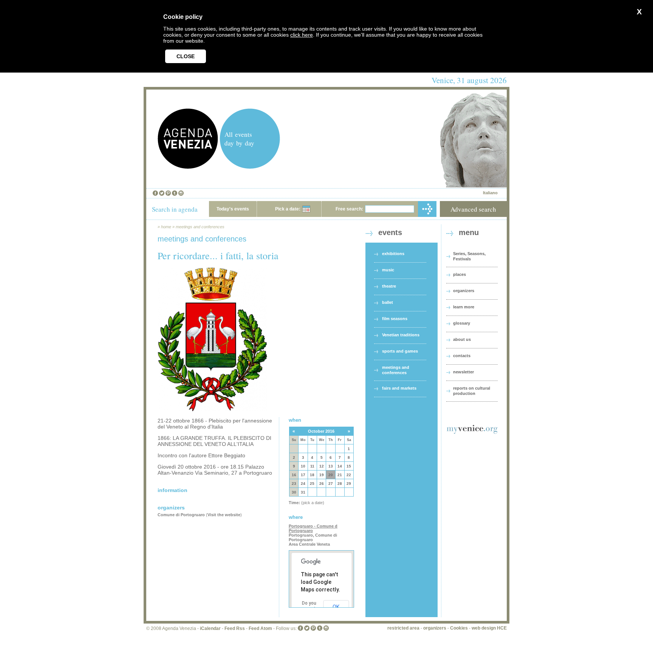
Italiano (490, 192)
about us (462, 339)
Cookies (459, 628)
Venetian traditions (400, 335)
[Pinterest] (168, 193)
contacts (461, 355)
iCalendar (210, 628)
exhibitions (393, 253)
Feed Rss (234, 628)
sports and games (400, 351)
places (459, 274)
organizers (463, 290)
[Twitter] (161, 193)
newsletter (463, 372)
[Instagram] (181, 193)
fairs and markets (399, 388)
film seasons (394, 318)
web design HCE (489, 628)
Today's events (233, 209)
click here (301, 35)
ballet (387, 302)
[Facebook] (155, 193)
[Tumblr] (174, 193)
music (388, 270)
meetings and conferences (200, 226)
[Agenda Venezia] (188, 167)
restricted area (403, 628)
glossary (461, 323)
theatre (389, 286)
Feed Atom (260, 628)
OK (336, 607)
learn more (463, 307)
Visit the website (223, 514)
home (166, 226)
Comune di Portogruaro (181, 514)
